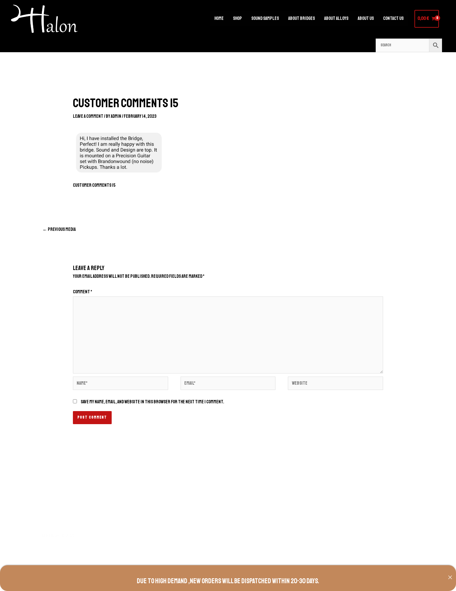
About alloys (336, 18)
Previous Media (59, 229)
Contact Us (393, 18)
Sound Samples (265, 18)
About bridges (301, 18)
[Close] (450, 577)
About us (366, 18)
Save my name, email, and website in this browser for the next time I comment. (152, 402)
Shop (237, 18)
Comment (82, 292)
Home (219, 18)
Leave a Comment (88, 116)
